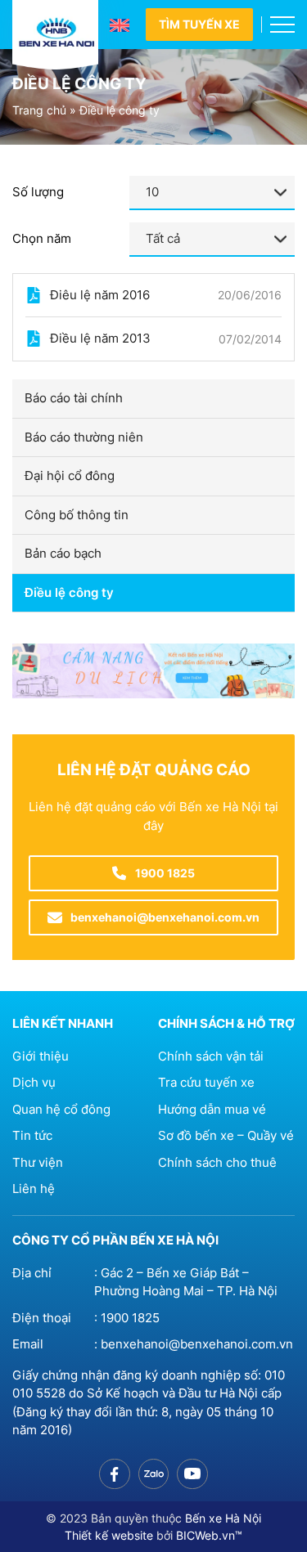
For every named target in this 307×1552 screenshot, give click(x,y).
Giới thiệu (40, 1056)
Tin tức (32, 1135)
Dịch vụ (34, 1082)
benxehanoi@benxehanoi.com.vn (197, 1344)
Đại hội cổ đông (70, 475)
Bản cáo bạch (63, 553)
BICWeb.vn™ (209, 1535)
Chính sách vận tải (211, 1056)
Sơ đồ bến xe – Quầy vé (226, 1135)
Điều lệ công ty (69, 592)
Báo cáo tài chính (74, 398)
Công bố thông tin (77, 515)
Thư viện (37, 1162)
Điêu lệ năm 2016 (100, 295)
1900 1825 (130, 1317)
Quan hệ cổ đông (61, 1109)
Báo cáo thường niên (84, 437)
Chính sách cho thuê (217, 1162)
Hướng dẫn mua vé (212, 1109)
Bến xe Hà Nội (223, 1518)
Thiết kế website (109, 1535)
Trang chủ (39, 110)
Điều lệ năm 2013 (100, 338)
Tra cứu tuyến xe (206, 1082)
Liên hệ (33, 1188)
